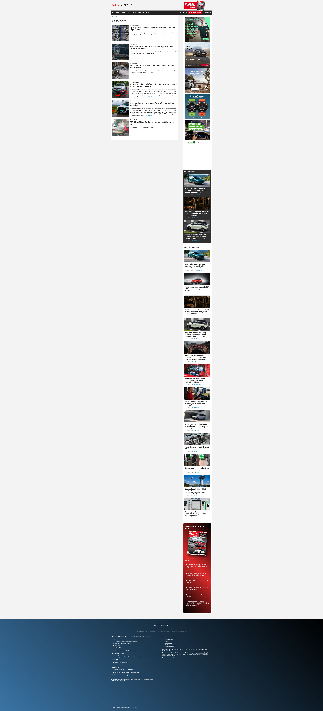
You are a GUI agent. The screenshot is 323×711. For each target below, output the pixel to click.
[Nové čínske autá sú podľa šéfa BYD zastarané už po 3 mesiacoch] (197, 284)
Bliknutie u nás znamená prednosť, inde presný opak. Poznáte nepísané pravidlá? (196, 357)
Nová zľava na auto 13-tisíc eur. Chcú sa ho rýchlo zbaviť (197, 448)
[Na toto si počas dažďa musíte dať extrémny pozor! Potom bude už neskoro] (120, 97)
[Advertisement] (197, 155)
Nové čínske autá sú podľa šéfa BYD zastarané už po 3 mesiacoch (197, 289)
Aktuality (123, 12)
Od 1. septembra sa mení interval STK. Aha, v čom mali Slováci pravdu (196, 514)
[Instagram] (186, 12)
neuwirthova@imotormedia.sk (132, 672)
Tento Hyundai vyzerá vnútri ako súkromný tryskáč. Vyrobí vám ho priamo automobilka (196, 426)
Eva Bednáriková (198, 194)
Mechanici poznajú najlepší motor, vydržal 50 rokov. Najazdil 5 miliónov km (195, 380)
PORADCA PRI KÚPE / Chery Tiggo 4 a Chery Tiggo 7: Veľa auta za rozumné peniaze (197, 603)
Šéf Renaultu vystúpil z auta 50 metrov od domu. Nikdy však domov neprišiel (197, 213)
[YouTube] (183, 12)
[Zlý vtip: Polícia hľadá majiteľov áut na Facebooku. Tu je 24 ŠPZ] (120, 40)
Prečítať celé (149, 96)
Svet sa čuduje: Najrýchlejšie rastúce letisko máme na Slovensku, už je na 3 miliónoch (197, 491)
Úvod (113, 17)
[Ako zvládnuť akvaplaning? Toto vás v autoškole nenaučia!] (120, 116)
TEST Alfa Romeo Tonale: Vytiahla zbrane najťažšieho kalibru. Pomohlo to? (196, 190)
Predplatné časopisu (196, 12)
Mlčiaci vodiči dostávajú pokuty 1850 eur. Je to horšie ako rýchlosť (197, 403)
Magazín (133, 12)
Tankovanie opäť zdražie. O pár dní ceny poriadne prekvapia (197, 469)
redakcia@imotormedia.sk (130, 650)
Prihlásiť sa (208, 12)
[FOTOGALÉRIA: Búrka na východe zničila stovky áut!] (120, 135)
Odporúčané (141, 12)
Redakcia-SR (197, 430)
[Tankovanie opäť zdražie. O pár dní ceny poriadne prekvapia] (197, 465)
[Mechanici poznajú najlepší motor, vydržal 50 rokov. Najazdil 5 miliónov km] (197, 376)
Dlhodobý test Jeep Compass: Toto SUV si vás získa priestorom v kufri (197, 566)
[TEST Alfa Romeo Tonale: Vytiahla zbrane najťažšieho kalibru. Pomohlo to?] (197, 186)
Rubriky (117, 12)
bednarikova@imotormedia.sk (130, 641)
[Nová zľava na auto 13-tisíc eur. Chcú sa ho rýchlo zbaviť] (197, 444)
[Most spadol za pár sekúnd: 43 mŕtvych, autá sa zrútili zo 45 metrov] (120, 59)
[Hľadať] (112, 12)
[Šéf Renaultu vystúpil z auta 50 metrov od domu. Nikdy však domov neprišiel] (197, 209)
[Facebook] (181, 12)
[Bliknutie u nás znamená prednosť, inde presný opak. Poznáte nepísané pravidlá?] (197, 353)
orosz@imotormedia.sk (126, 643)
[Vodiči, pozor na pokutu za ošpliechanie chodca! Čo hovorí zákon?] (120, 78)
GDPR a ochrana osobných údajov (120, 675)
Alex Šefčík (196, 217)
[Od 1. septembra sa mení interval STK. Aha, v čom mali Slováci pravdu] (197, 509)
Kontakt (148, 12)
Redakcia (196, 361)
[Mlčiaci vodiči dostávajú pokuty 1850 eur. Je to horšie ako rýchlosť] (197, 399)
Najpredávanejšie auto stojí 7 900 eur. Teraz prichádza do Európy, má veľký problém (196, 236)
